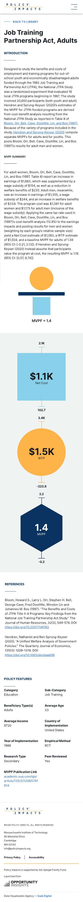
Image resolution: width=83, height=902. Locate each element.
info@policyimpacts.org (17, 848)
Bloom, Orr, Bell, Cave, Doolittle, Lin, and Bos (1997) (40, 123)
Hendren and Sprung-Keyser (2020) (38, 132)
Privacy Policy (12, 857)
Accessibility (36, 857)
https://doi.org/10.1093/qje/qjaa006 (30, 655)
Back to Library (25, 21)
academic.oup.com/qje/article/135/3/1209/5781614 (21, 781)
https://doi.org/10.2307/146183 (27, 627)
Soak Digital (44, 895)
